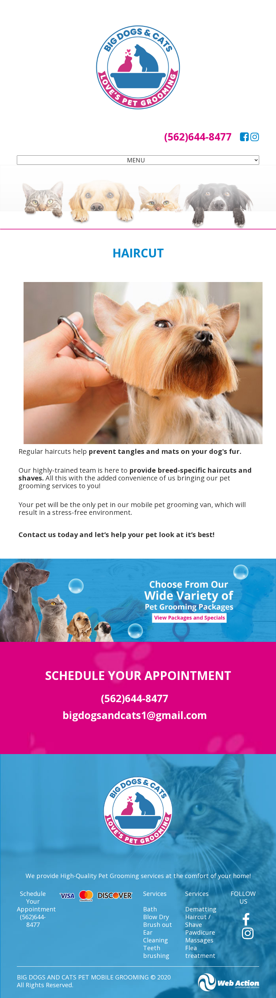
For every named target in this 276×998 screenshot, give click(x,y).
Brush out (157, 925)
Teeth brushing (156, 952)
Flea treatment (200, 952)
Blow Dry (156, 917)
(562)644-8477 (198, 137)
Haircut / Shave (198, 921)
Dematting (200, 909)
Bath (150, 909)
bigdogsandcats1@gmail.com (135, 715)
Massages (199, 940)
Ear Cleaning (155, 936)
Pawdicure (200, 932)
